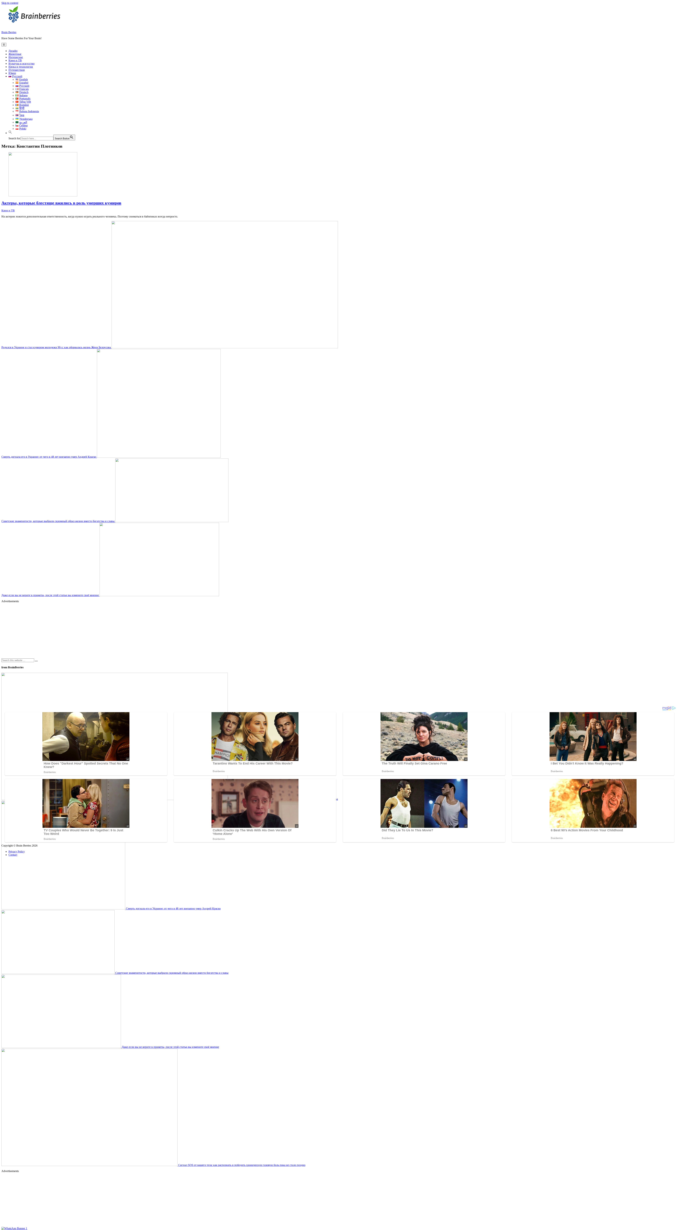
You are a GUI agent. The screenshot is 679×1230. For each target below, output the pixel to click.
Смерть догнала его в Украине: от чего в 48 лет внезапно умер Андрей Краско (49, 456)
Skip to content (9, 2)
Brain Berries (8, 32)
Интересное (15, 57)
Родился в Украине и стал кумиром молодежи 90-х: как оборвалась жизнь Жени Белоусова (56, 347)
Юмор (12, 73)
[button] (10, 132)
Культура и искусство (21, 63)
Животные (14, 54)
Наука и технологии (20, 66)
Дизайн (13, 50)
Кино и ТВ (15, 60)
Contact (12, 854)
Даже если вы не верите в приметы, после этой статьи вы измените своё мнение (50, 595)
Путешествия (16, 69)
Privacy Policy (16, 851)
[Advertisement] (107, 630)
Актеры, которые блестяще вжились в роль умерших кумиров (61, 203)
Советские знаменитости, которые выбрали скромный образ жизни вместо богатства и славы (58, 521)
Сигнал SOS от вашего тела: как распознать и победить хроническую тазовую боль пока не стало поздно (241, 1165)
